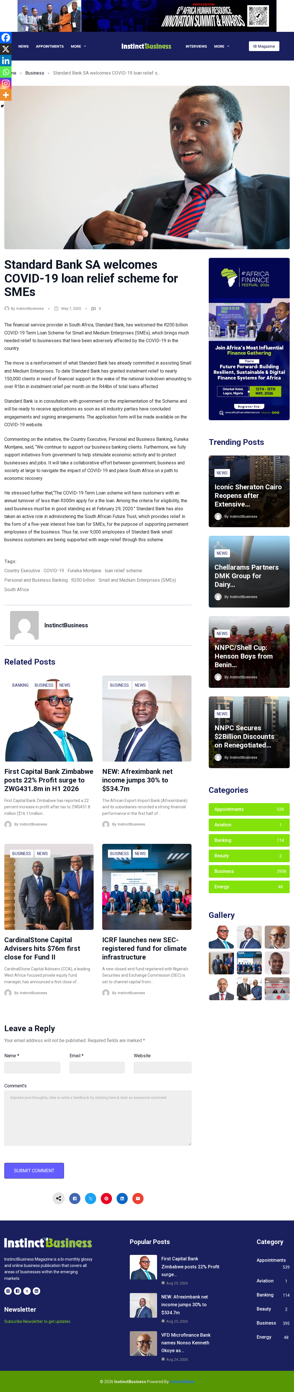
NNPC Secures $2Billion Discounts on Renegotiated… (244, 736)
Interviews (196, 46)
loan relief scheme (123, 570)
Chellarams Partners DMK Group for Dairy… (246, 576)
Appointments (50, 46)
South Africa (16, 589)
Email (76, 1055)
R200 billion (83, 580)
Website (142, 1055)
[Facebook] (5, 37)
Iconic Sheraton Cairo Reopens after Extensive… (248, 495)
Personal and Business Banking (36, 580)
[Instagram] (5, 83)
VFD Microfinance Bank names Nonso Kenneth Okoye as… (185, 1342)
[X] (5, 49)
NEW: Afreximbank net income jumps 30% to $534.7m (137, 780)
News (23, 46)
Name (11, 1055)
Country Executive (22, 570)
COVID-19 (54, 570)
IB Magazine (264, 46)
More (76, 46)
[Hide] (2, 106)
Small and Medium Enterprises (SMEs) (137, 580)
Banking (20, 685)
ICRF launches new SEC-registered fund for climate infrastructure (144, 948)
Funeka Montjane (84, 570)
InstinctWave (182, 1381)
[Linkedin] (5, 60)
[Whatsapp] (5, 72)
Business (34, 73)
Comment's (15, 1086)
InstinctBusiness (30, 308)
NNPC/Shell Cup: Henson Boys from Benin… (243, 656)
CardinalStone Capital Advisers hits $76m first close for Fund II (42, 948)
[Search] (241, 46)
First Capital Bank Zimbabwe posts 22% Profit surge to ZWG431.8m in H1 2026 (48, 780)
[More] (5, 95)
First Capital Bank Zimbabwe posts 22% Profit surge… (190, 1266)
